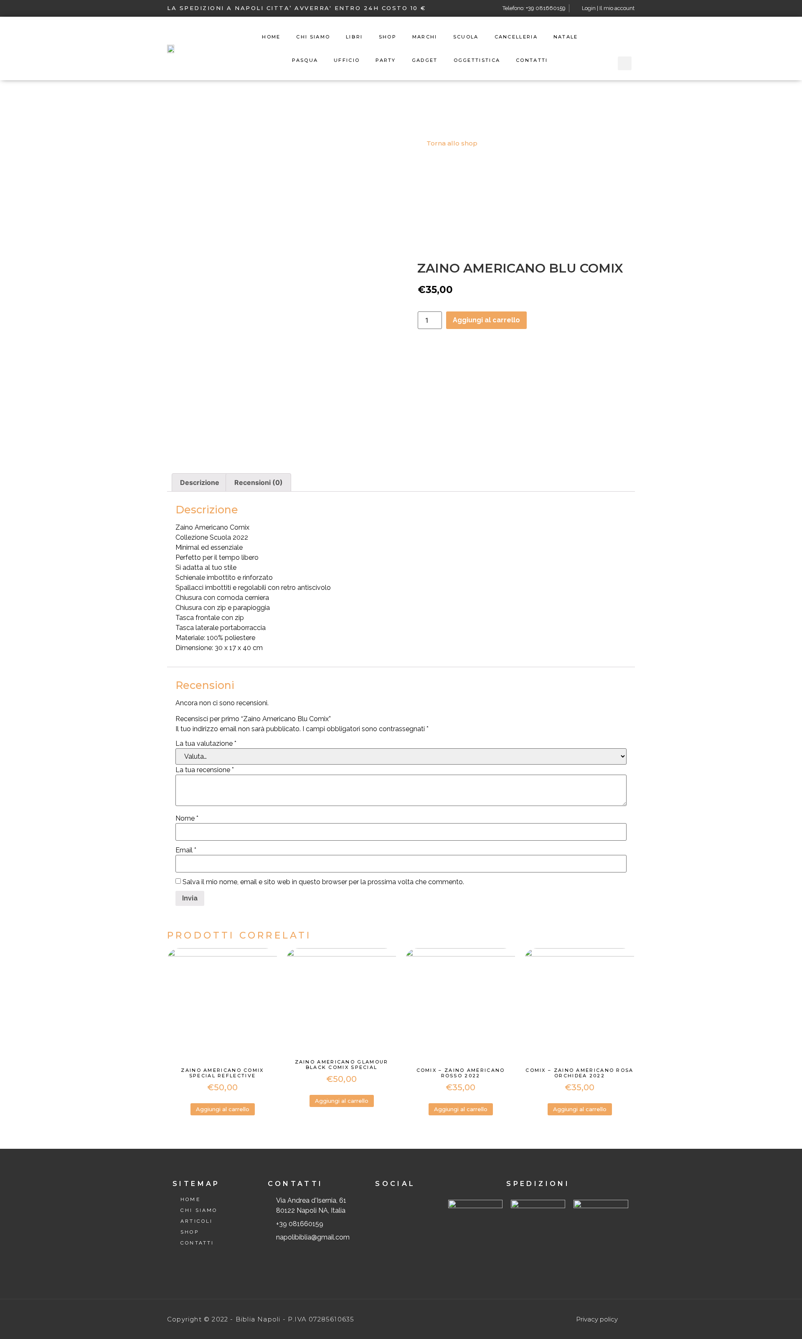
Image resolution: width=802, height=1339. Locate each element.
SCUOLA (466, 37)
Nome (186, 818)
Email (185, 850)
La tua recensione (204, 770)
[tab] (200, 482)
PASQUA (305, 60)
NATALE (565, 37)
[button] (448, 143)
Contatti (532, 60)
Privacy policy (597, 1319)
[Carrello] (624, 37)
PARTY (386, 60)
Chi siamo (313, 37)
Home (271, 37)
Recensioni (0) (258, 482)
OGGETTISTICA (477, 60)
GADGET (425, 60)
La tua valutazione (205, 743)
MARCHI (424, 37)
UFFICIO (347, 60)
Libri (354, 37)
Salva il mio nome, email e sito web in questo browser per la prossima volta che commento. (323, 882)
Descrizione (199, 482)
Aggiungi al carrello (486, 320)
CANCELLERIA (516, 37)
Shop (387, 37)
